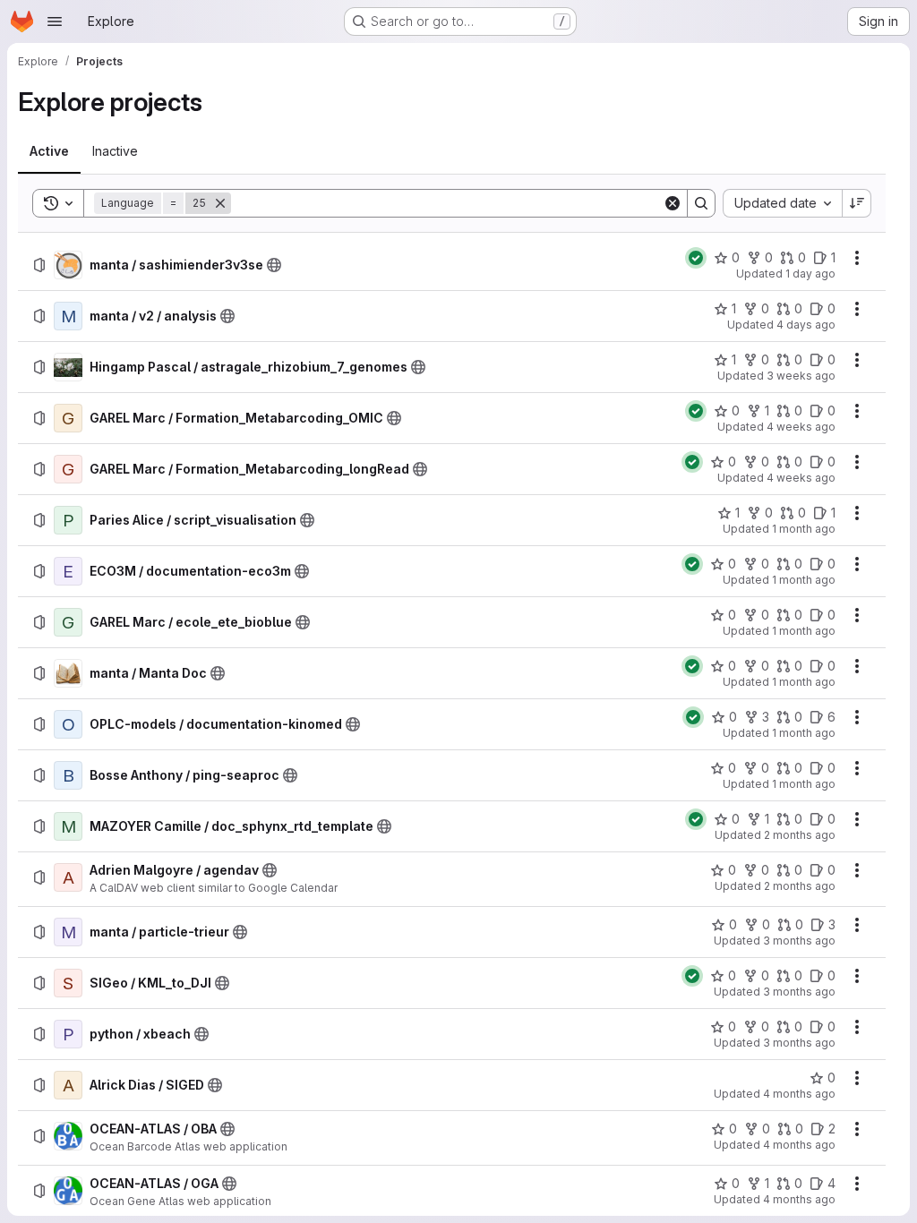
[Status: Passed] (696, 258)
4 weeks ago (801, 426)
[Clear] (672, 203)
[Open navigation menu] (54, 21)
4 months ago (799, 1093)
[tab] (49, 151)
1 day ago (810, 273)
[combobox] (782, 203)
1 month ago (804, 528)
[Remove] (220, 203)
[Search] (701, 203)
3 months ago (799, 940)
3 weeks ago (801, 375)
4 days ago (806, 324)
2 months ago (800, 835)
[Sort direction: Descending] (857, 203)
